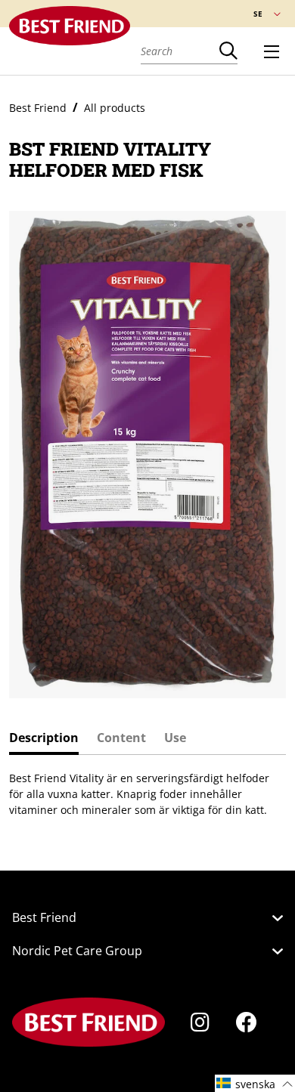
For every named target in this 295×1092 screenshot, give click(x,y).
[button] (255, 1083)
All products (114, 108)
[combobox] (180, 50)
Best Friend (38, 108)
